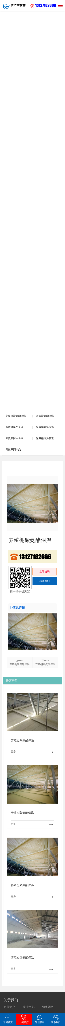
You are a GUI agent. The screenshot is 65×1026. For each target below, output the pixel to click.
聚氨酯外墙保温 (45, 427)
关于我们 (11, 1000)
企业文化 (28, 1006)
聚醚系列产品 (13, 449)
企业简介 (9, 1006)
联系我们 (45, 581)
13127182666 (45, 5)
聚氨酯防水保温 (14, 438)
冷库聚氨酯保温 (45, 416)
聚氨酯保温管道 (45, 438)
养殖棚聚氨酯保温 (16, 416)
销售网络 (48, 1006)
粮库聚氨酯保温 (14, 427)
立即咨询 (45, 571)
